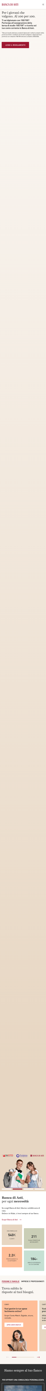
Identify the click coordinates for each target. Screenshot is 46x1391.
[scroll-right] (38, 1357)
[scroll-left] (7, 1357)
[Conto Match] (28, 1189)
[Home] (10, 4)
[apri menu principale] (43, 4)
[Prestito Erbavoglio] (6, 1189)
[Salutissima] (39, 1189)
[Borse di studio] (17, 1189)
